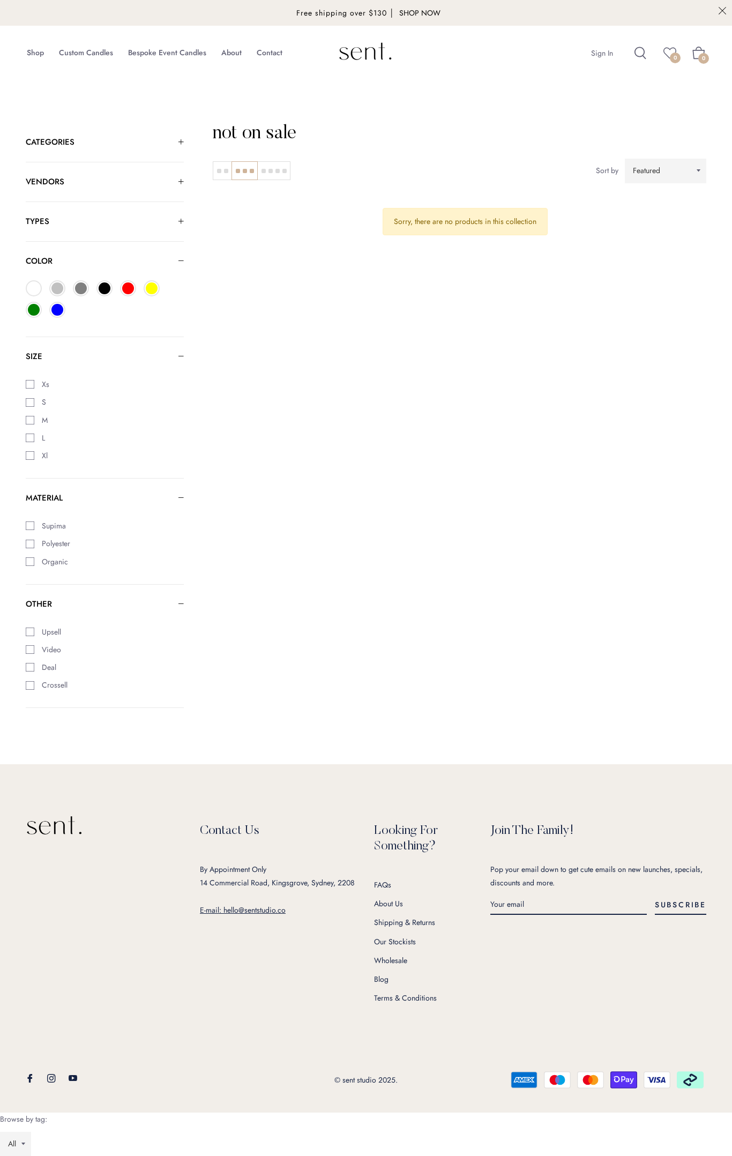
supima (53, 525)
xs (44, 384)
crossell (54, 685)
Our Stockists (395, 941)
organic (54, 561)
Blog (381, 979)
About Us (388, 903)
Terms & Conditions (405, 998)
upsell (50, 632)
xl (44, 455)
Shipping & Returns (404, 922)
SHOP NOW (419, 13)
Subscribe (680, 904)
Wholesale (390, 960)
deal (48, 667)
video (50, 649)
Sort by (607, 170)
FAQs (382, 884)
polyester (55, 543)
